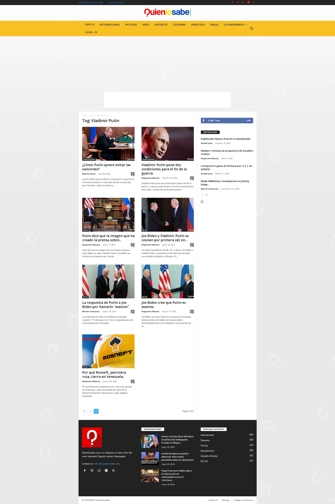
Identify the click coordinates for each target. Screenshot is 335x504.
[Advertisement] (167, 62)
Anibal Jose (206, 143)
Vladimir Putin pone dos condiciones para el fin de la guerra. (164, 169)
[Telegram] (249, 2)
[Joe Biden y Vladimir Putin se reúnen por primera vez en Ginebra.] (168, 215)
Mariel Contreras (91, 311)
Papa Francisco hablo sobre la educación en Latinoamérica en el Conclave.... (176, 475)
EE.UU (85, 230)
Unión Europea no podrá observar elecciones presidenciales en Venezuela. (177, 456)
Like (249, 120)
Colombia (179, 24)
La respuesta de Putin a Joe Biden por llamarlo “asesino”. (106, 304)
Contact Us (213, 500)
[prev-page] (202, 195)
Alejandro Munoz (150, 178)
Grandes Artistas (209, 456)
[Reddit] (243, 2)
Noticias (131, 24)
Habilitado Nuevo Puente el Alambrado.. (226, 138)
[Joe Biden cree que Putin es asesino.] (168, 281)
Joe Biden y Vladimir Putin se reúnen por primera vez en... (165, 238)
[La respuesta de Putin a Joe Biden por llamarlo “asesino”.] (108, 281)
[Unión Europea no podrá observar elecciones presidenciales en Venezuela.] (150, 458)
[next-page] (207, 195)
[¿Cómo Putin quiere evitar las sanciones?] (108, 144)
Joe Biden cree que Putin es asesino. (164, 304)
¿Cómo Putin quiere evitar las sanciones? (106, 167)
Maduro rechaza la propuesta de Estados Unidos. (227, 152)
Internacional (110, 24)
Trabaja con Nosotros (243, 500)
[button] (251, 28)
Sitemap (225, 500)
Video (146, 24)
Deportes (161, 24)
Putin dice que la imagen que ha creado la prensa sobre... (108, 238)
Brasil (214, 24)
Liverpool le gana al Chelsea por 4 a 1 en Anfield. (226, 167)
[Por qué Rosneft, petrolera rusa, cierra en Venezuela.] (108, 351)
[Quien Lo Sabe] (167, 13)
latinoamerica (234, 24)
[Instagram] (238, 2)
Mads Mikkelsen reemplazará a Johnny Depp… (225, 182)
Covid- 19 (91, 32)
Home (84, 115)
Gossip (204, 445)
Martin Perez (89, 173)
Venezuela (198, 24)
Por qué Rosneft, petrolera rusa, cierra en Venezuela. (104, 374)
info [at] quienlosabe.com (107, 463)
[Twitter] (254, 2)
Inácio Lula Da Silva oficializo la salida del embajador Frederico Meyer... (177, 439)
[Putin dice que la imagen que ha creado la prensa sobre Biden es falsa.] (108, 215)
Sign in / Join (116, 2)
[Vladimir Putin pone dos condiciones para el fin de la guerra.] (168, 144)
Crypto (90, 24)
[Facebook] (232, 2)
